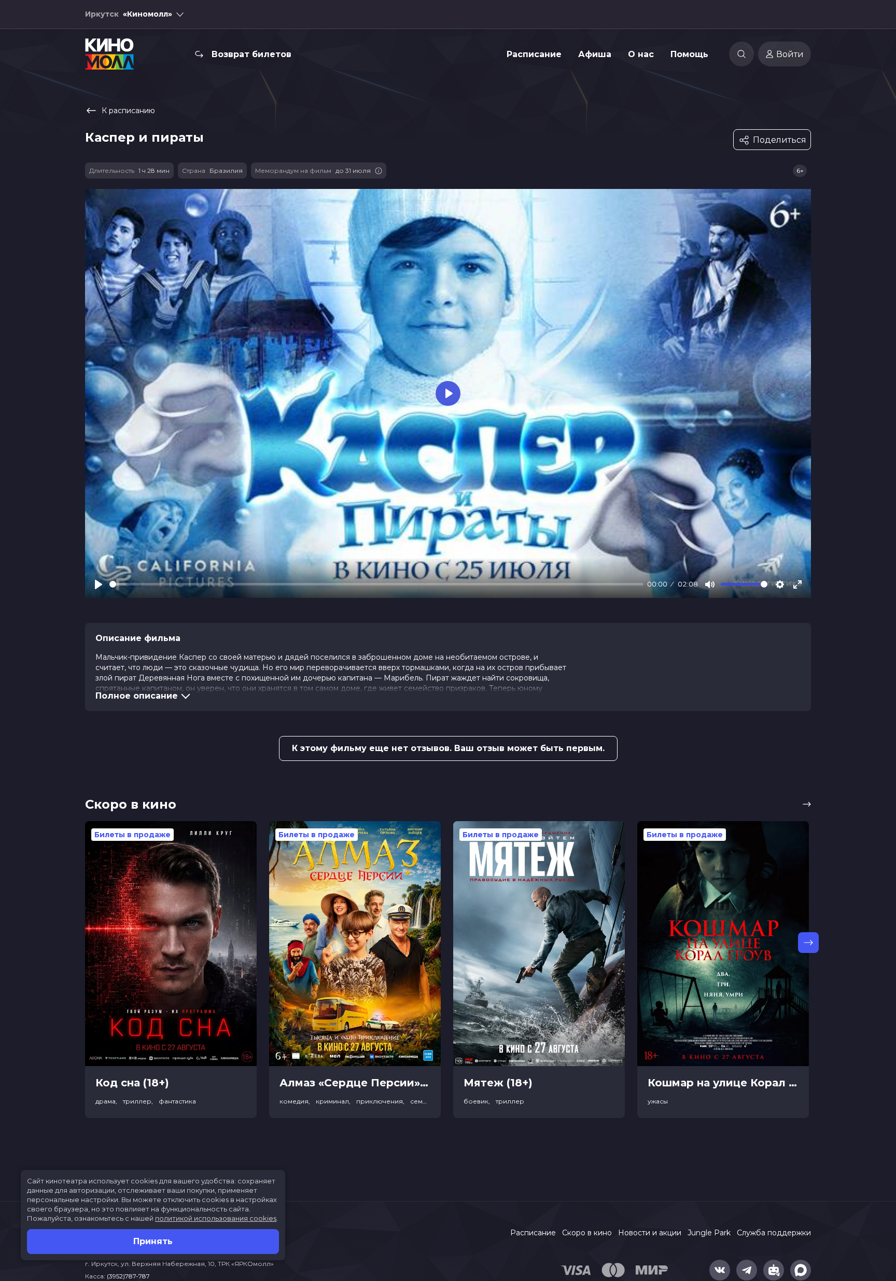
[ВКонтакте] (719, 1270)
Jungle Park (709, 1232)
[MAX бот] (800, 1270)
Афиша (594, 54)
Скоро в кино (587, 1232)
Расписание (534, 54)
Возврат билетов (251, 54)
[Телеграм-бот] (773, 1270)
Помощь (689, 54)
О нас (641, 54)
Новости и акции (649, 1232)
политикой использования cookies (215, 1218)
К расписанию (128, 110)
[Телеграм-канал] (746, 1270)
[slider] (376, 584)
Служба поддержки (774, 1232)
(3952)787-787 (128, 1276)
